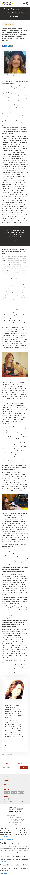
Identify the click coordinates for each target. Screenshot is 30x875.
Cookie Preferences (8, 839)
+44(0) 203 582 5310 (11, 799)
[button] (11, 46)
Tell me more (5, 836)
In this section (8, 24)
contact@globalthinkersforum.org (14, 801)
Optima (17, 824)
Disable (5, 873)
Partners (6, 780)
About (6, 776)
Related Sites (8, 784)
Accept (1, 839)
